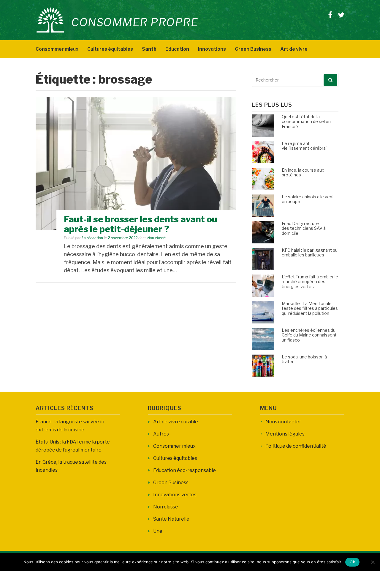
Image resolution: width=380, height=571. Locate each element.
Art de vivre (294, 49)
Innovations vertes (175, 494)
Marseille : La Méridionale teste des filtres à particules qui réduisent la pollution (310, 308)
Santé (149, 49)
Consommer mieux (57, 49)
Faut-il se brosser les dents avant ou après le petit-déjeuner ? (140, 224)
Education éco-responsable (184, 470)
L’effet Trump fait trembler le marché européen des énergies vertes (310, 281)
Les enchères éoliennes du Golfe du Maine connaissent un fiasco (309, 335)
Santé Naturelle (171, 519)
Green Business (253, 49)
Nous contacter (283, 422)
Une (157, 531)
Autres (161, 434)
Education (177, 49)
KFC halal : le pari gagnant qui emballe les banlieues (310, 253)
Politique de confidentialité (295, 446)
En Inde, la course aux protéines (303, 173)
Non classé (156, 238)
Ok (352, 561)
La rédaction (92, 238)
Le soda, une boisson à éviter (304, 359)
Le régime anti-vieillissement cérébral (304, 146)
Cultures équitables (110, 49)
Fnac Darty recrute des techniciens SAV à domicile (304, 228)
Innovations (212, 49)
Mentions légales (285, 434)
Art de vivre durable (175, 422)
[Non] (373, 562)
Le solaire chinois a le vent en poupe (308, 199)
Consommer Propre (134, 22)
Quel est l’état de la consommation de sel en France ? (306, 121)
